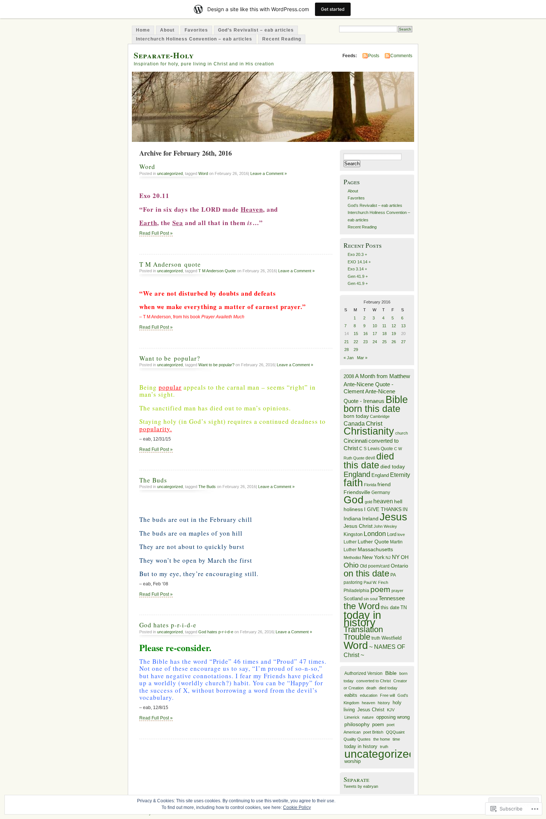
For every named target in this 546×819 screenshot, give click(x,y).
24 (375, 341)
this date (390, 607)
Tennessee (391, 598)
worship (352, 761)
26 (393, 341)
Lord (391, 534)
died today (392, 466)
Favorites (196, 30)
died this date (369, 460)
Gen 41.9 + (358, 276)
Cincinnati (355, 441)
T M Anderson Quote (217, 271)
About (167, 30)
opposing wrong (393, 717)
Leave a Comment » (268, 173)
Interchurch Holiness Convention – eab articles (194, 39)
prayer (397, 590)
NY (396, 557)
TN (403, 607)
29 (356, 349)
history (384, 703)
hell (398, 501)
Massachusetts (375, 549)
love (401, 534)
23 (365, 341)
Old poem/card (375, 566)
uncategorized (170, 173)
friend (384, 484)
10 (375, 326)
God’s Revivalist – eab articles (256, 30)
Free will (387, 695)
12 (393, 326)
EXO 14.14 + (359, 262)
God (354, 500)
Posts (373, 55)
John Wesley (385, 526)
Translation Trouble (363, 633)
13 (403, 326)
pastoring (353, 582)
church (401, 433)
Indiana (352, 518)
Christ (374, 423)
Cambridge (380, 416)
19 (393, 333)
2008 (349, 376)
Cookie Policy (297, 807)
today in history (362, 618)
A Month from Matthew (382, 376)
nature (368, 717)
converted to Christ (373, 681)
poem (380, 589)
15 (356, 333)
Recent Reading (281, 39)
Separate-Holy (164, 55)
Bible (397, 399)
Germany (380, 492)
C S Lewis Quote (376, 448)
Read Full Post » (156, 233)
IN (405, 509)
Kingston (353, 534)
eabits (350, 695)
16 (365, 333)
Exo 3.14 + (357, 269)
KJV (390, 710)
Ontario (399, 566)
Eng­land (380, 475)
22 (356, 341)
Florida (370, 484)
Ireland (370, 518)
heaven (383, 501)
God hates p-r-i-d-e (167, 625)
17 (375, 333)
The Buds (153, 480)
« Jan (349, 357)
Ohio (351, 565)
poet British (373, 732)
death (371, 688)
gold (368, 502)
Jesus (393, 517)
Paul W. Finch (376, 582)
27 (403, 341)
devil (370, 458)
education (368, 695)
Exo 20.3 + (357, 254)
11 (384, 326)
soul (373, 599)
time (396, 739)
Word (147, 166)
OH (405, 557)
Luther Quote (373, 542)
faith (353, 482)
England (357, 474)
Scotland (353, 598)
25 (384, 341)
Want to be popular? (169, 358)
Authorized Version (363, 673)
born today (356, 416)
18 (384, 333)
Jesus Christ (358, 526)
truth (375, 638)
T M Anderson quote (170, 264)
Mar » (362, 357)
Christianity (369, 431)
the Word (362, 606)
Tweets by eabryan (361, 786)
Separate (356, 779)
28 (346, 349)
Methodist (352, 557)
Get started (333, 9)
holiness (353, 509)
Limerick (352, 717)
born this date (372, 408)
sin (366, 599)
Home (143, 30)
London (375, 533)
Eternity (400, 475)
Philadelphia (356, 590)
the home (381, 739)
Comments (401, 55)
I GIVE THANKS (383, 509)
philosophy (357, 724)
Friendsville (357, 492)
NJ (388, 557)
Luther (350, 542)
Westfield (391, 638)
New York (373, 557)
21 (346, 341)
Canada (354, 423)
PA (393, 575)
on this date (366, 573)
